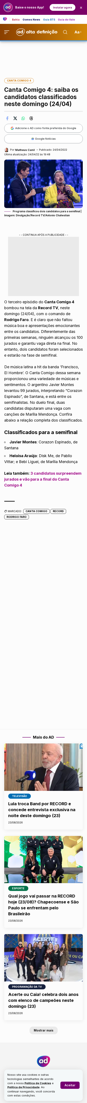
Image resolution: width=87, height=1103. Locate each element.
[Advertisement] (43, 56)
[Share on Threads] (31, 118)
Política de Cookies (37, 1083)
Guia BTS (49, 19)
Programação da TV (27, 986)
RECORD (58, 511)
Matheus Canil (25, 150)
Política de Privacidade (23, 1087)
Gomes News (31, 19)
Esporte (18, 888)
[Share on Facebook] (7, 118)
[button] (70, 1085)
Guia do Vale (66, 19)
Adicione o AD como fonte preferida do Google (45, 128)
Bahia (16, 19)
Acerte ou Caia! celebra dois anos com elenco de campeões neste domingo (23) (43, 1000)
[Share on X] (15, 118)
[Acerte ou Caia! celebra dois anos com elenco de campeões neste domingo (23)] (43, 957)
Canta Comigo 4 (19, 80)
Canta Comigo (36, 511)
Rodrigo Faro (17, 516)
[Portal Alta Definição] (43, 1061)
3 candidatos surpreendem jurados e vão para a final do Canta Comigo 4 (43, 479)
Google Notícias (45, 138)
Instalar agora (62, 7)
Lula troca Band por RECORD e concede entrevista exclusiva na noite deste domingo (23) (41, 809)
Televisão (19, 796)
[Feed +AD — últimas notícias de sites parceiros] (6, 19)
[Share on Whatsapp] (23, 118)
